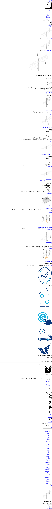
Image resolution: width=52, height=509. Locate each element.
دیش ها (48, 460)
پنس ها (48, 440)
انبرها (48, 447)
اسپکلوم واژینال (47, 462)
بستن (51, 427)
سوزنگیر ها (47, 438)
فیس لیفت (47, 472)
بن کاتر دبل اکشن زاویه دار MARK (47, 127)
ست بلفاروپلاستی (47, 469)
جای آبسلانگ (47, 459)
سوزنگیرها (47, 456)
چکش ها (48, 450)
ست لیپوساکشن (47, 471)
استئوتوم (48, 433)
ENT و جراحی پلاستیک (46, 12)
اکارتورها (48, 446)
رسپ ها (40, 93)
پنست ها (48, 437)
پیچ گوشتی (47, 449)
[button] (49, 193)
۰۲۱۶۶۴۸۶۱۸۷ (50, 422)
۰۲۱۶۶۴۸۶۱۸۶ (50, 421)
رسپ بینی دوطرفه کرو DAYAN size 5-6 (46, 154)
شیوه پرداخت (48, 385)
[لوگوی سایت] (48, 8)
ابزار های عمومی (47, 13)
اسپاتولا (48, 453)
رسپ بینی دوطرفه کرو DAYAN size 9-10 (46, 180)
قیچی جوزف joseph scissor (48, 243)
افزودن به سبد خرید (49, 91)
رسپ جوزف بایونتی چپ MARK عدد (46, 503)
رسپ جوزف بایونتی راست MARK (47, 50)
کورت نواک (47, 466)
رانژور (48, 451)
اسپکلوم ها (47, 434)
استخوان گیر (47, 445)
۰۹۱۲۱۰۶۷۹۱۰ (50, 414)
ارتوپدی (48, 14)
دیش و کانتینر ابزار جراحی (46, 16)
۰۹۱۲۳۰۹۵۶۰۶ (50, 417)
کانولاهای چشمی (47, 457)
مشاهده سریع (50, 114)
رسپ (48, 26)
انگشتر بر (48, 448)
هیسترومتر (47, 467)
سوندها (48, 439)
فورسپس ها (47, 455)
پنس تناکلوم (47, 464)
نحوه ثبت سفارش (48, 380)
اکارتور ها (48, 454)
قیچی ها (49, 227)
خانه (51, 26)
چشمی (48, 15)
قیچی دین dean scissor (48, 261)
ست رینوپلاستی (47, 470)
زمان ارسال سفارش (47, 381)
